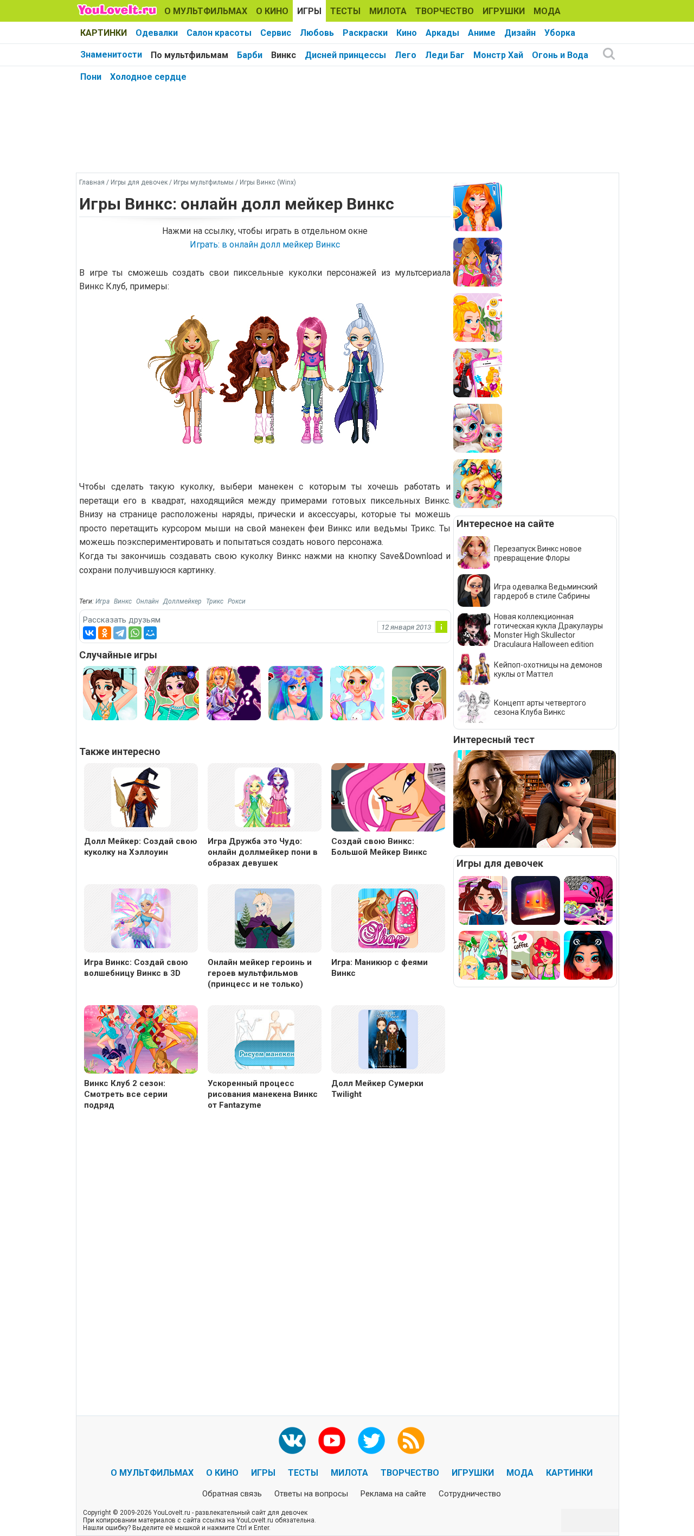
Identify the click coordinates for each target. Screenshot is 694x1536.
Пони (90, 77)
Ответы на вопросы (311, 1494)
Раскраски (365, 33)
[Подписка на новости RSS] (411, 1440)
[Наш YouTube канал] (331, 1440)
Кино (406, 33)
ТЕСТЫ (345, 11)
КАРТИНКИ (103, 33)
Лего (405, 55)
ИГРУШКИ (504, 11)
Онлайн (147, 601)
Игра (102, 601)
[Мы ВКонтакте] (292, 1440)
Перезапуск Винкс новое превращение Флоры (538, 553)
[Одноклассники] (104, 632)
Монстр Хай (498, 55)
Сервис (275, 33)
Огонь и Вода (560, 55)
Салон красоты (219, 33)
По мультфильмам (189, 55)
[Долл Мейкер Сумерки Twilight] (388, 1038)
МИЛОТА (388, 11)
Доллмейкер (182, 601)
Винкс (283, 55)
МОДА (547, 11)
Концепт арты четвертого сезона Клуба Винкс (540, 707)
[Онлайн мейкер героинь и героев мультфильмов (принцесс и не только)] (265, 917)
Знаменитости (111, 54)
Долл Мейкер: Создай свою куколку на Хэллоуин (140, 846)
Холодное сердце (148, 77)
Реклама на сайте (393, 1494)
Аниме (482, 33)
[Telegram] (119, 632)
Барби (249, 55)
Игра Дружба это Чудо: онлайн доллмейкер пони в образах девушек (263, 852)
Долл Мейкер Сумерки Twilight (377, 1088)
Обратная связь (232, 1494)
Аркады (442, 33)
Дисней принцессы (345, 55)
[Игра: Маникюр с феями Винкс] (388, 917)
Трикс (214, 601)
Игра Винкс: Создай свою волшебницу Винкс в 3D (136, 967)
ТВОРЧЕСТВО (444, 11)
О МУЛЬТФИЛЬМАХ (205, 11)
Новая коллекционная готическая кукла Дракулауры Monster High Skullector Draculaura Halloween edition (548, 630)
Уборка (559, 33)
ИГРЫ (309, 11)
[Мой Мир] (150, 632)
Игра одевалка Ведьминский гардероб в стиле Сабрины (545, 591)
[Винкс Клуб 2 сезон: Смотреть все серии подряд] (141, 1040)
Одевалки (157, 33)
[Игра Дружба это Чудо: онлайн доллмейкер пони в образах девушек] (265, 796)
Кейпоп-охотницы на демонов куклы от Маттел (548, 669)
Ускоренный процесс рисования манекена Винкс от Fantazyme (263, 1094)
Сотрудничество (470, 1494)
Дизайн (520, 33)
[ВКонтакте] (89, 632)
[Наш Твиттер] (371, 1440)
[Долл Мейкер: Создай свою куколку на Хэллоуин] (141, 796)
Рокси (237, 601)
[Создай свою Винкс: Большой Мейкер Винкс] (388, 798)
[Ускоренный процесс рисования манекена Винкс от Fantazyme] (265, 1038)
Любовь (317, 33)
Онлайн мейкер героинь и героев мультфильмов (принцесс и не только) (260, 973)
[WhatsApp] (135, 632)
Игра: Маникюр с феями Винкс (379, 967)
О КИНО (272, 11)
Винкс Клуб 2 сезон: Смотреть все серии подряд (126, 1094)
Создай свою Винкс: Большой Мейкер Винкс (379, 846)
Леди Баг (445, 55)
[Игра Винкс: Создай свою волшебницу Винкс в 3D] (141, 917)
